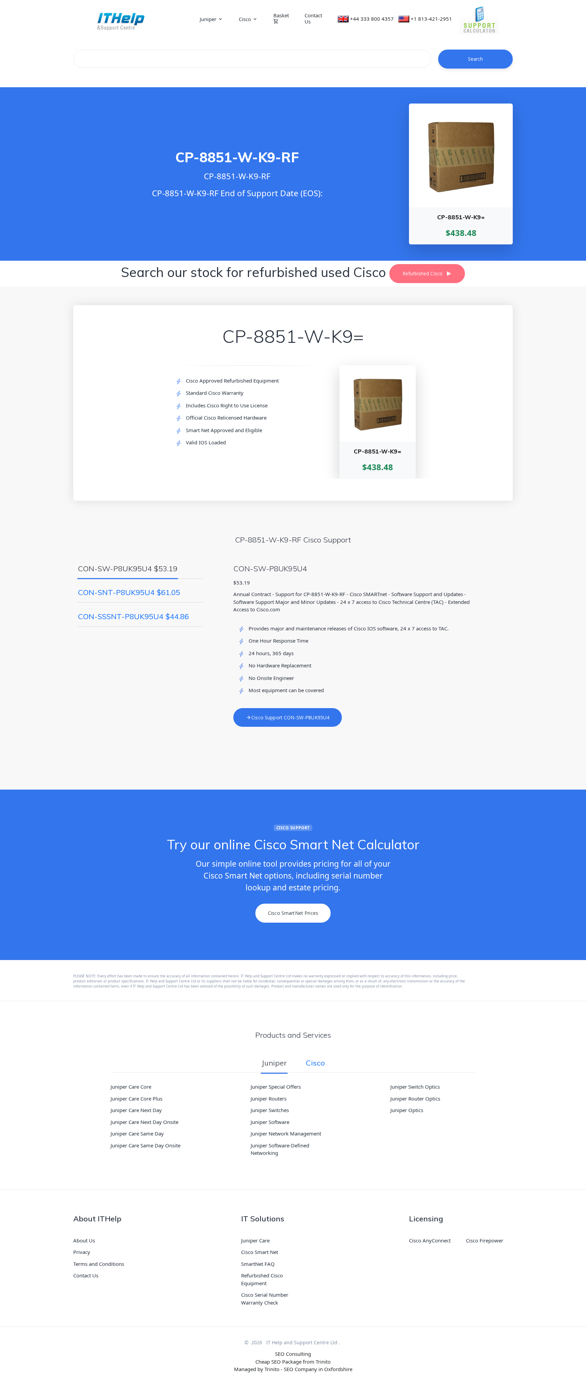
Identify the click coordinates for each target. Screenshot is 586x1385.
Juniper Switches (270, 1110)
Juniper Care (255, 1240)
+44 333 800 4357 (372, 18)
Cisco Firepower (484, 1240)
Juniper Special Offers (276, 1086)
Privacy (81, 1252)
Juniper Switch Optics (415, 1086)
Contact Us (313, 18)
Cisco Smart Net (259, 1252)
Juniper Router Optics (415, 1098)
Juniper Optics (406, 1110)
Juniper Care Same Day (137, 1133)
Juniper (208, 19)
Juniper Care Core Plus (136, 1098)
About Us (84, 1240)
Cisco (245, 19)
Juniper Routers (269, 1098)
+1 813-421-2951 (431, 18)
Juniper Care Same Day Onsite (145, 1145)
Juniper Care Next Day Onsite (144, 1122)
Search (475, 59)
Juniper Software (270, 1122)
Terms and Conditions (98, 1263)
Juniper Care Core (131, 1086)
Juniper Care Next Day (136, 1110)
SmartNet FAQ (258, 1263)
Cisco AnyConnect (430, 1240)
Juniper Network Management (286, 1133)
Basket (281, 15)
